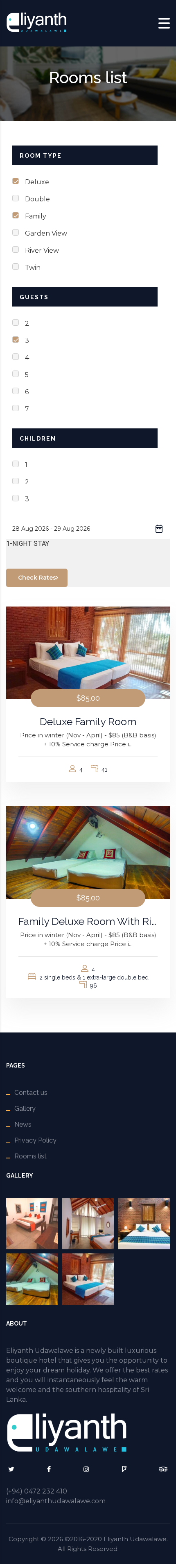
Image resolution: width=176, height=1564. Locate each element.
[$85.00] (88, 652)
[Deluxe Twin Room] (144, 1224)
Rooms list (30, 1156)
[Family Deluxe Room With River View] (32, 1279)
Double (37, 199)
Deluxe (37, 182)
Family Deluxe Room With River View (88, 921)
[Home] (37, 22)
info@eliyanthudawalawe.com (56, 1501)
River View (42, 250)
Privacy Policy (35, 1140)
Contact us (30, 1092)
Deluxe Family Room (88, 721)
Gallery (25, 1108)
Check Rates (37, 577)
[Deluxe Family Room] (88, 1279)
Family (35, 216)
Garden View (46, 233)
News (23, 1124)
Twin (33, 267)
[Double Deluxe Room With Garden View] (32, 1224)
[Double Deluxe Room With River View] (88, 1224)
